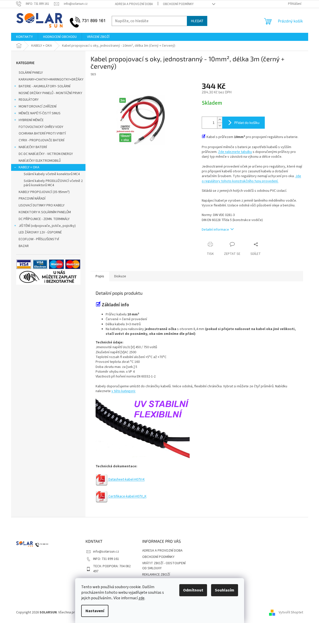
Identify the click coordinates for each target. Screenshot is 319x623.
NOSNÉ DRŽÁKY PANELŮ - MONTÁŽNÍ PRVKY (50, 93)
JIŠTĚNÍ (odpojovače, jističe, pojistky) (47, 225)
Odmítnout (193, 590)
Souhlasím (224, 590)
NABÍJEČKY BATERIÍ (33, 147)
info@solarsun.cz (106, 551)
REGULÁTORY (29, 99)
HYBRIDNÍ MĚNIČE (31, 120)
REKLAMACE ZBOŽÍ (156, 574)
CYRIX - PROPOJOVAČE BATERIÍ (41, 140)
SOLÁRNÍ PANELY (31, 72)
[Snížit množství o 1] (219, 125)
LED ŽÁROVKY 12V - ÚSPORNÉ (40, 232)
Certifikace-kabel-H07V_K (127, 496)
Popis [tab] (100, 276)
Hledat (197, 21)
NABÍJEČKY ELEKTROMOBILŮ (40, 160)
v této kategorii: (123, 391)
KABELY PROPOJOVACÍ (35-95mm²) (44, 192)
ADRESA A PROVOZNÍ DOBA (134, 4)
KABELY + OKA (29, 167)
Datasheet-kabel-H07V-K (126, 479)
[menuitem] (24, 37)
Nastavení (94, 611)
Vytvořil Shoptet (291, 612)
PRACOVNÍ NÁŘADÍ (32, 198)
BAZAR (24, 246)
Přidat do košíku (246, 122)
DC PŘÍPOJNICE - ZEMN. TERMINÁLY (44, 219)
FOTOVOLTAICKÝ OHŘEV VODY (41, 126)
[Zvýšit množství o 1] (219, 120)
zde (141, 598)
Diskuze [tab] (120, 276)
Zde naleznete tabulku (235, 151)
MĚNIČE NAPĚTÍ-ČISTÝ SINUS (40, 113)
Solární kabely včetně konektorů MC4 (52, 174)
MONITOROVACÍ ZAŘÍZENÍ (37, 106)
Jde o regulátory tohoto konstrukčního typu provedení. (251, 178)
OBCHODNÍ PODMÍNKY (178, 4)
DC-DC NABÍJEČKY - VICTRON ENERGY (46, 153)
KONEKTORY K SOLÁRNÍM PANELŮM (45, 212)
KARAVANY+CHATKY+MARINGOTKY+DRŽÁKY (51, 79)
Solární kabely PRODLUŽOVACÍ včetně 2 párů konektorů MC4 (53, 183)
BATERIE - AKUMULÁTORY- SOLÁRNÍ (44, 86)
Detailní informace (215, 229)
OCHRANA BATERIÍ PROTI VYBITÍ (42, 133)
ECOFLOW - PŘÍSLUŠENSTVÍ (39, 239)
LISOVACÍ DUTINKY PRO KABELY (42, 205)
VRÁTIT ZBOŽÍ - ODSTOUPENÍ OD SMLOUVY (164, 566)
